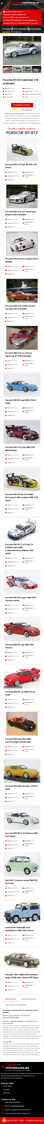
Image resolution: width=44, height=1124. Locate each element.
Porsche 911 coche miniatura (15, 17)
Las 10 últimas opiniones (16, 1005)
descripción (10, 999)
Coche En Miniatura (13, 12)
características (29, 999)
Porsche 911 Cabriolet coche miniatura (19, 20)
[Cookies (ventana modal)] (4, 1120)
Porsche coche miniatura (14, 14)
